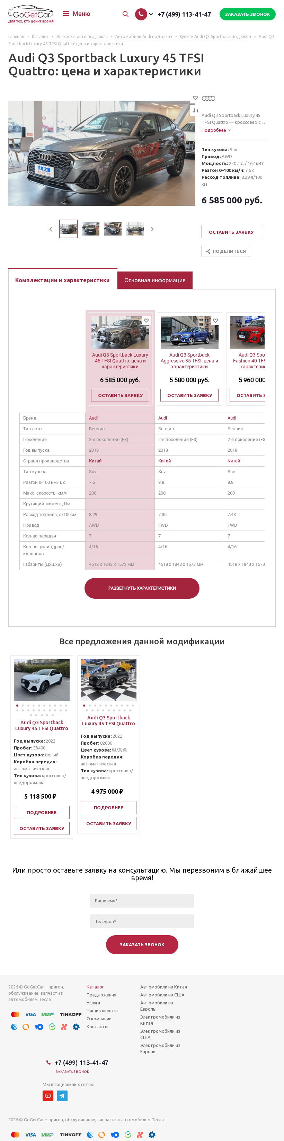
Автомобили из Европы (156, 1005)
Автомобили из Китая (163, 986)
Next (152, 229)
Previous (51, 229)
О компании (99, 1018)
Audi (93, 418)
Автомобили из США (162, 994)
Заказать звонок (72, 1072)
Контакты (97, 1026)
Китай (95, 460)
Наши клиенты (102, 1010)
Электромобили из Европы (160, 1048)
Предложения (101, 994)
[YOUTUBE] (48, 1096)
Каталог (95, 986)
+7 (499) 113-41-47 (184, 14)
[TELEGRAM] (62, 1096)
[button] (17, 706)
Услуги (93, 1002)
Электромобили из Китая (160, 1019)
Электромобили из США (160, 1034)
